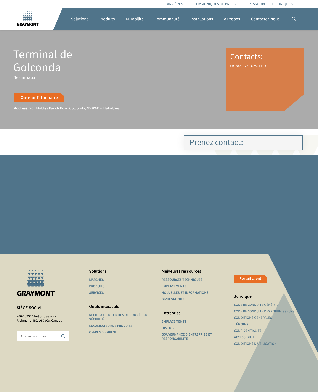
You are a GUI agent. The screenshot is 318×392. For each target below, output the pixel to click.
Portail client (250, 278)
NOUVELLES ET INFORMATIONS (185, 293)
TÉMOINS (241, 324)
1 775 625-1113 (254, 66)
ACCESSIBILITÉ (245, 337)
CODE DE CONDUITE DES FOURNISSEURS (264, 311)
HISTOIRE (169, 328)
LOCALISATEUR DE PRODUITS (110, 326)
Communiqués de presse (216, 4)
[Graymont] (28, 19)
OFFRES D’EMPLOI (102, 332)
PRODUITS (96, 286)
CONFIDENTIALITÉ (248, 331)
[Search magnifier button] (64, 336)
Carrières (174, 4)
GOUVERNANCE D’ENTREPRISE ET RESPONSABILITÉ (187, 336)
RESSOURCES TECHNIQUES (271, 4)
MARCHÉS (96, 280)
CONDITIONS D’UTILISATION (255, 344)
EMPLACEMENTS (174, 286)
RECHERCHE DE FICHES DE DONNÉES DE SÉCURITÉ (119, 317)
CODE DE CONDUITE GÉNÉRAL (256, 305)
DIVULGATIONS (173, 299)
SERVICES (96, 293)
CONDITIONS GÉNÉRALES (253, 318)
